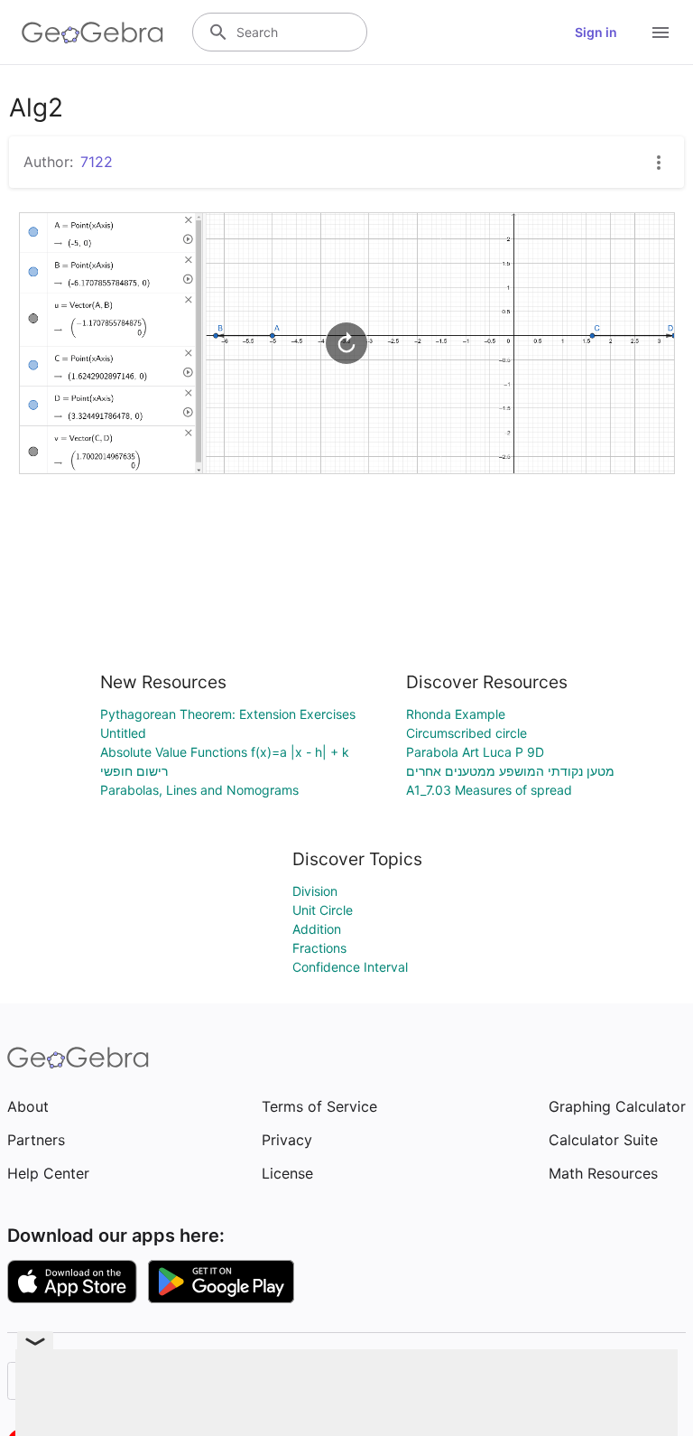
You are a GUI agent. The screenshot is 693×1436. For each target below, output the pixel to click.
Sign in (596, 32)
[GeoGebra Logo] (92, 32)
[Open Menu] (660, 32)
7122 (96, 162)
